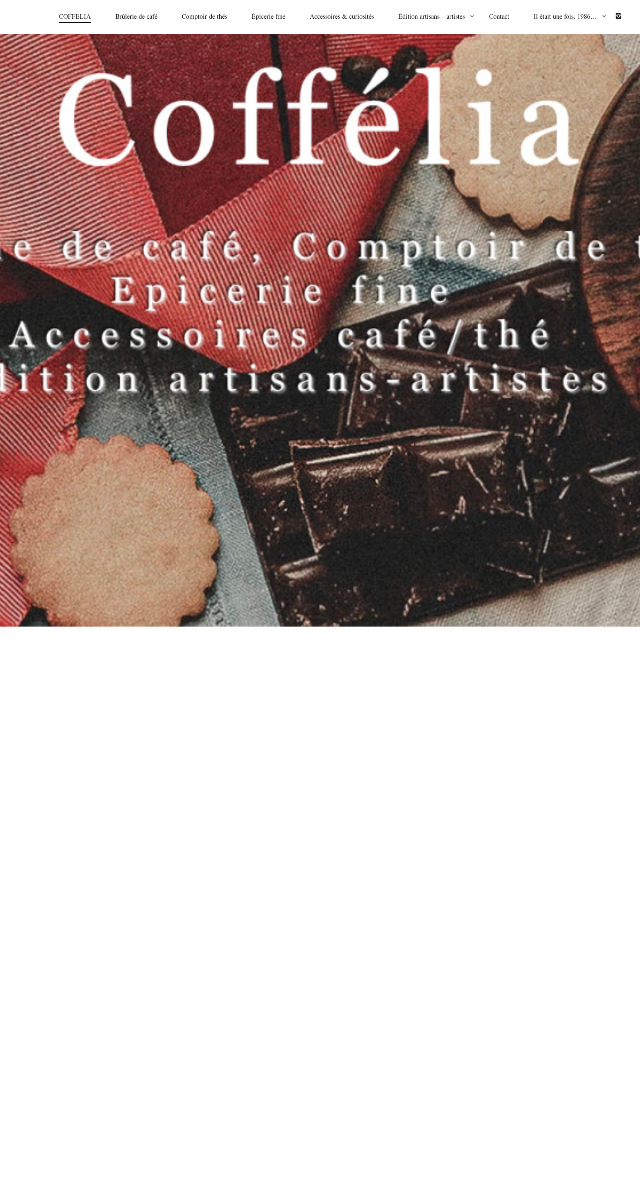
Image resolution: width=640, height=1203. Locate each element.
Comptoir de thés (204, 16)
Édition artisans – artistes (431, 16)
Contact (499, 16)
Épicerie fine (268, 16)
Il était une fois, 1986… (565, 16)
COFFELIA (75, 16)
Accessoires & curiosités (342, 16)
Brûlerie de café (136, 16)
